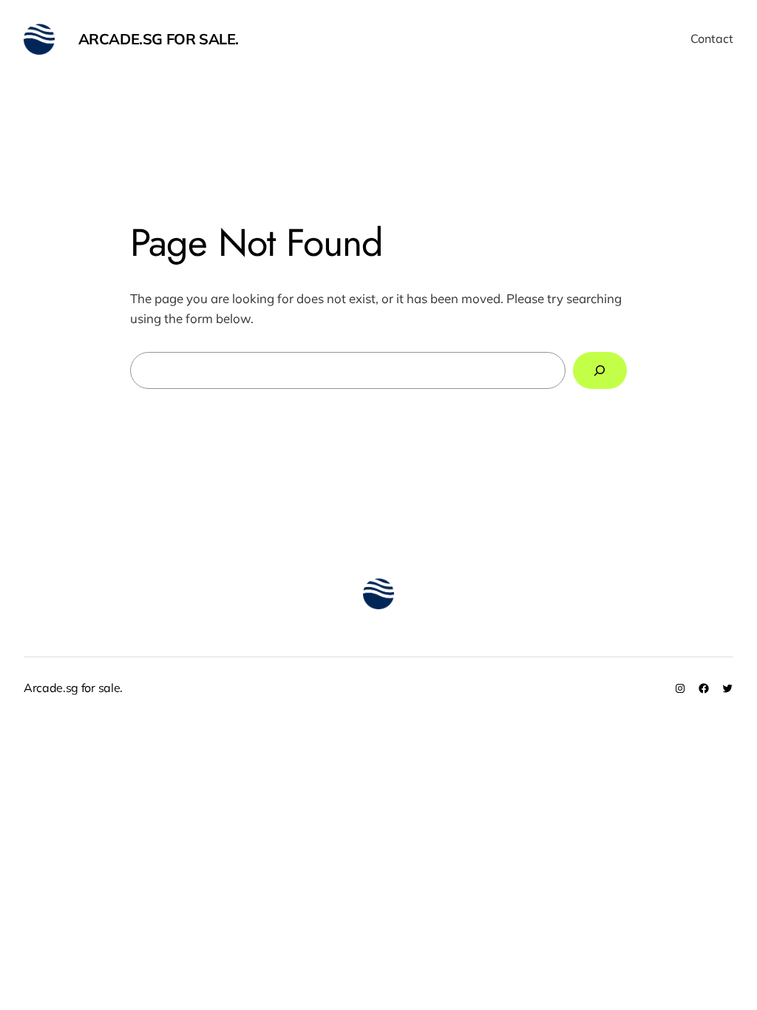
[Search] (600, 371)
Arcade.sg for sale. (158, 39)
